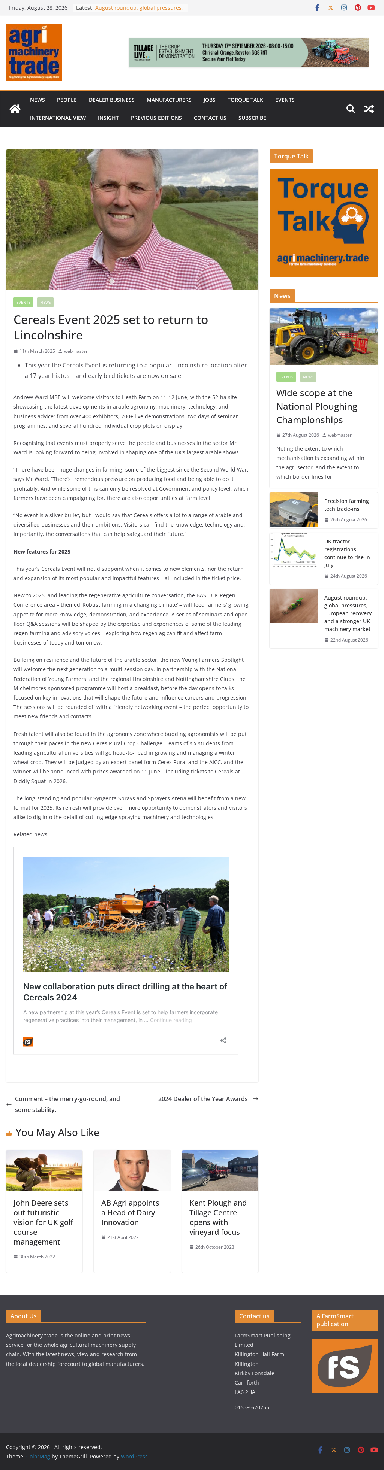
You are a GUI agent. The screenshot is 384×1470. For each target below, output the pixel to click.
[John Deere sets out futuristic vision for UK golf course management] (44, 1155)
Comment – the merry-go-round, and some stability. (67, 1104)
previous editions (156, 117)
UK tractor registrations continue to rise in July (347, 553)
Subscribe (252, 117)
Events (285, 99)
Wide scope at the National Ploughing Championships (316, 406)
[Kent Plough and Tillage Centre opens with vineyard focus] (220, 1155)
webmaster (76, 351)
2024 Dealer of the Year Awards (203, 1099)
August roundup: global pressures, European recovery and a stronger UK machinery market (348, 613)
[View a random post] (369, 109)
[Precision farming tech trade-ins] (294, 510)
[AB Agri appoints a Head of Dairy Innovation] (132, 1155)
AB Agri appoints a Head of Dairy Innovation (130, 1212)
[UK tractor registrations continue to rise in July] (294, 559)
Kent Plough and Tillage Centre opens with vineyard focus (218, 1217)
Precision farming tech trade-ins (346, 504)
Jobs (210, 99)
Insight (108, 117)
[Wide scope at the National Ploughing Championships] (324, 336)
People (67, 99)
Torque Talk (245, 99)
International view (58, 117)
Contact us (210, 117)
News (37, 99)
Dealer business (112, 99)
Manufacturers (169, 99)
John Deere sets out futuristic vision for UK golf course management (43, 1222)
